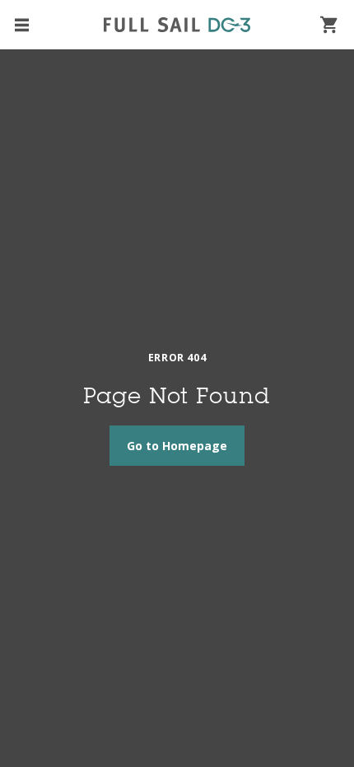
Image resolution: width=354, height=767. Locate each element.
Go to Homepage (177, 445)
